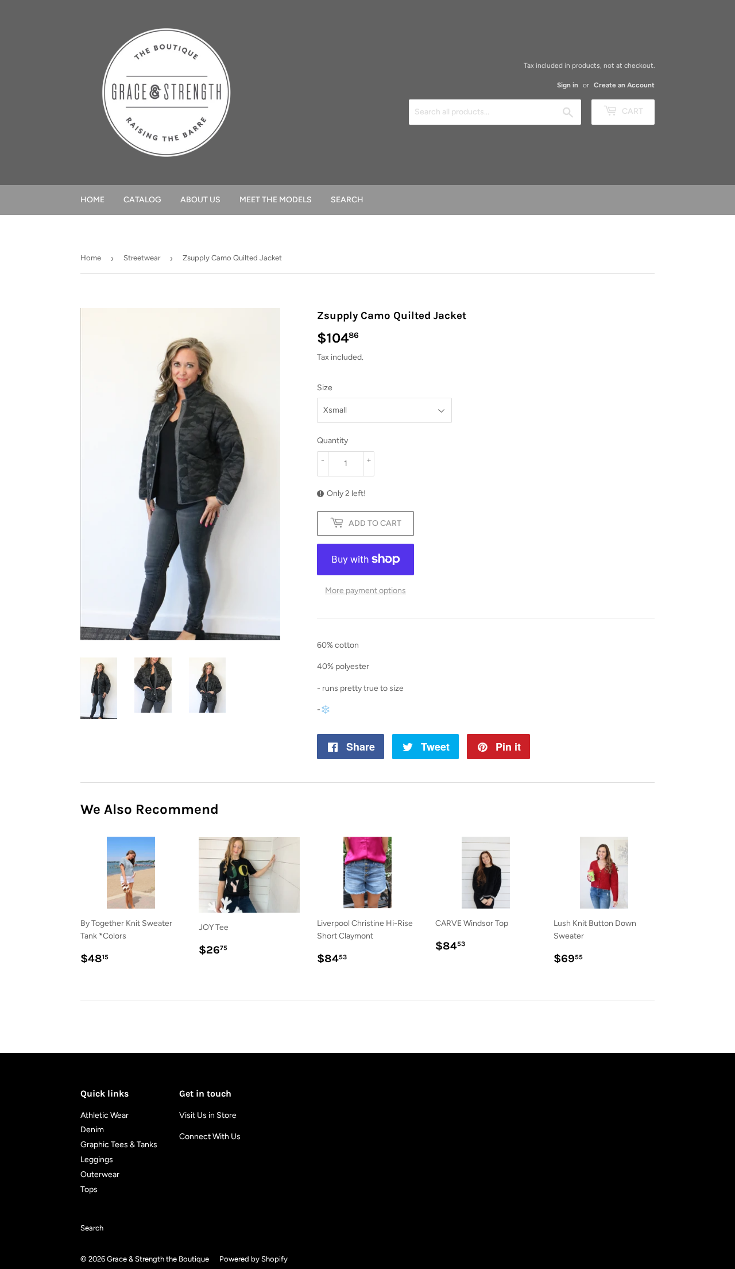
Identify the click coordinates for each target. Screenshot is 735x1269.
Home (92, 200)
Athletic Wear (104, 1115)
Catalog (142, 200)
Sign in (567, 85)
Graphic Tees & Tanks (118, 1144)
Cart (631, 111)
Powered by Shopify (253, 1259)
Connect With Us (210, 1136)
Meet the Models (275, 200)
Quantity (332, 440)
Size (324, 388)
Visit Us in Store (208, 1115)
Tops (89, 1189)
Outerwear (99, 1174)
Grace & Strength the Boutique (158, 1259)
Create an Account (624, 85)
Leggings (96, 1159)
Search (347, 200)
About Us (200, 200)
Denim (92, 1130)
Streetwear (141, 257)
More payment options (365, 590)
